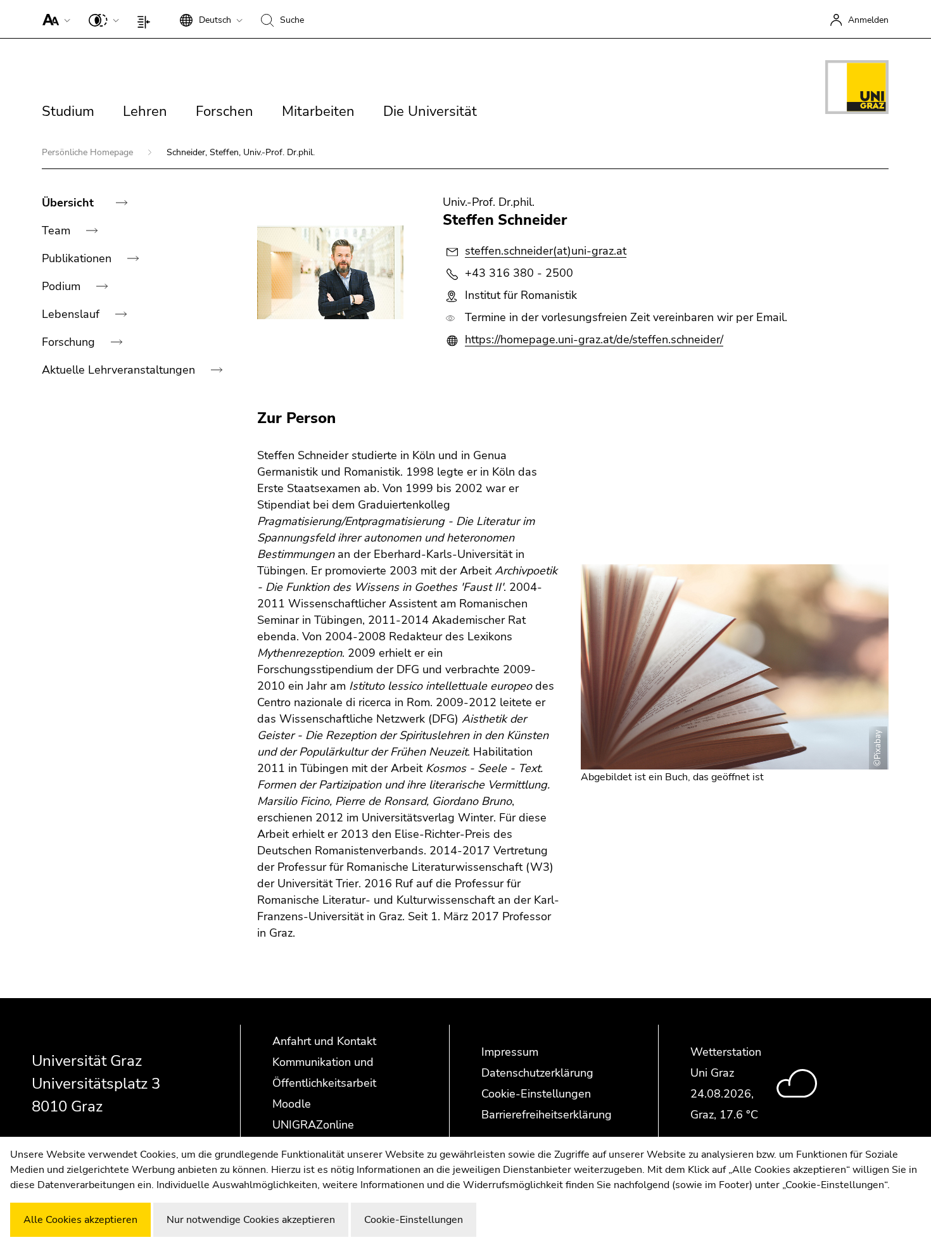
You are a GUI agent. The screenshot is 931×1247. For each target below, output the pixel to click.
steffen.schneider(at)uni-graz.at (545, 250)
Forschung (70, 342)
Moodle (291, 1103)
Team (57, 230)
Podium (63, 286)
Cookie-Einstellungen (536, 1093)
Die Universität (430, 111)
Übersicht (69, 202)
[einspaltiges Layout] (146, 19)
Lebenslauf (72, 314)
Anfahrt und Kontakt (324, 1041)
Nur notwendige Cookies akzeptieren (251, 1220)
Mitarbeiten (318, 111)
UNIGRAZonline (313, 1124)
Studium (68, 111)
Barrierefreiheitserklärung (546, 1114)
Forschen (224, 111)
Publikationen (78, 258)
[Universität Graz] (857, 89)
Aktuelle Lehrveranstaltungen (120, 369)
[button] (53, 19)
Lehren (145, 111)
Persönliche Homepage (89, 152)
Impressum (509, 1052)
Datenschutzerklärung (537, 1072)
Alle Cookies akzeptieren (80, 1220)
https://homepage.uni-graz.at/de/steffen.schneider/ (594, 339)
